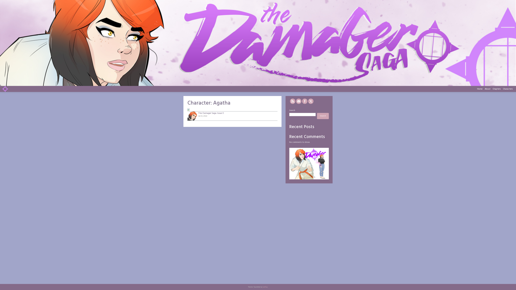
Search (292, 110)
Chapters (497, 89)
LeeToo (265, 287)
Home (480, 89)
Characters (508, 89)
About (487, 89)
